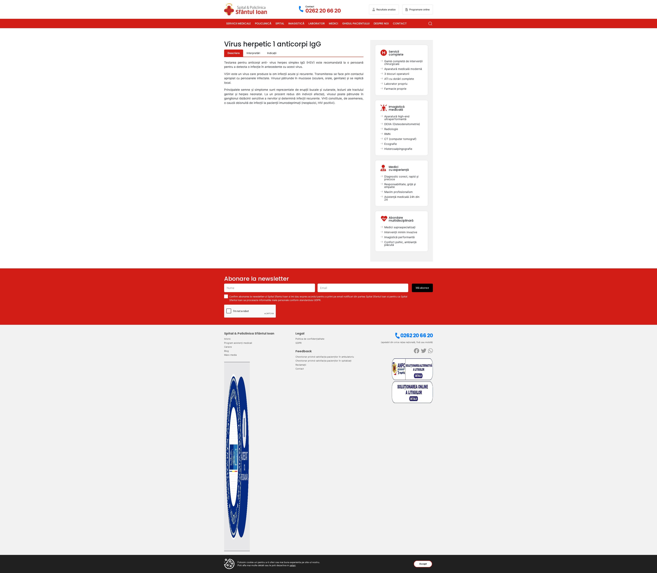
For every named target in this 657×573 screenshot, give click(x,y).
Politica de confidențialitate (309, 338)
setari (292, 565)
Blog (226, 351)
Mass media (230, 354)
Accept (423, 563)
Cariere (228, 346)
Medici (333, 23)
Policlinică (263, 23)
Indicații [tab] (271, 53)
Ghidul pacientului (356, 23)
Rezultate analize (386, 9)
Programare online (419, 9)
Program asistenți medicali (238, 343)
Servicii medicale (238, 23)
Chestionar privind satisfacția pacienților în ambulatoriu (324, 356)
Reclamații (300, 364)
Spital (279, 23)
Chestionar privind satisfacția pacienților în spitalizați (323, 360)
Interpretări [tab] (253, 53)
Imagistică (296, 23)
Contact (400, 23)
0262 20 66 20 (416, 335)
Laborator (316, 23)
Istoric (227, 338)
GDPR (298, 343)
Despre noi (381, 23)
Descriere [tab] (234, 53)
